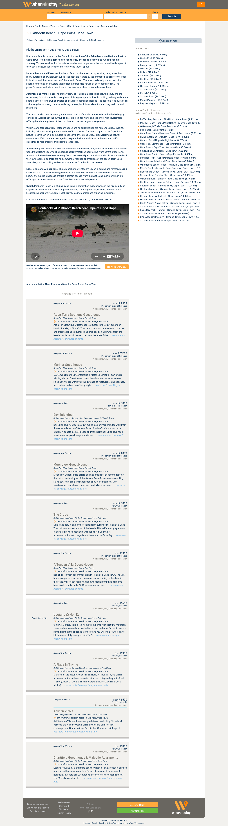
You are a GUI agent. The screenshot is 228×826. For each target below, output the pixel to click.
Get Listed (38, 811)
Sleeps (155, 12)
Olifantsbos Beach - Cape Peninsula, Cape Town (170, 164)
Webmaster (64, 802)
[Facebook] (88, 811)
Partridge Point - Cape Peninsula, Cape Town (168, 157)
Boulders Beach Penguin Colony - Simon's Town (170, 182)
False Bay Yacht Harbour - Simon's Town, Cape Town (173, 210)
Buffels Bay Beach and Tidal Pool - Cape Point (169, 119)
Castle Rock (151, 58)
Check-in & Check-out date (115, 12)
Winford (150, 68)
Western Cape (57, 26)
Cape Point (68, 56)
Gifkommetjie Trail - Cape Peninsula (163, 126)
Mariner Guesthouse (68, 365)
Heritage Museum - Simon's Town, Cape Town (169, 189)
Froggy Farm (152, 65)
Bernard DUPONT (88, 40)
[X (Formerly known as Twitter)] (91, 811)
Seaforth (150, 75)
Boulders (150, 79)
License (100, 40)
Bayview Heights (154, 103)
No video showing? (116, 267)
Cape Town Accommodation (103, 26)
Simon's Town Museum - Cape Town (164, 213)
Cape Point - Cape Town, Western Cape (165, 147)
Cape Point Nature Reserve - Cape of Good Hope (170, 133)
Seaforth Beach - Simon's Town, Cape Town (168, 185)
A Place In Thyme (66, 664)
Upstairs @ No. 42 (66, 614)
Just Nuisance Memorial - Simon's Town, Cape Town (173, 192)
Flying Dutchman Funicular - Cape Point (165, 136)
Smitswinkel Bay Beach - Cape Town (164, 150)
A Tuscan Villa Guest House (73, 564)
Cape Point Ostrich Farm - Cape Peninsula (166, 154)
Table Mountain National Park (107, 56)
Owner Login (137, 811)
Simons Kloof (153, 89)
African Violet (63, 711)
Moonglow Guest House (70, 464)
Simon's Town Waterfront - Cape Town (166, 196)
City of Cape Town (76, 26)
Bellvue (149, 72)
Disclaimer (64, 809)
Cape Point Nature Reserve (40, 152)
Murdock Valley (154, 61)
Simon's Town (153, 96)
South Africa (41, 26)
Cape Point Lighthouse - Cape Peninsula (166, 143)
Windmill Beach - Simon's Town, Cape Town (168, 178)
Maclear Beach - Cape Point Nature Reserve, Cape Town (174, 123)
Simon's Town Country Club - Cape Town (167, 175)
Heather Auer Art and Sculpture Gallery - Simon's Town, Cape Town (180, 199)
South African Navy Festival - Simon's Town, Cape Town (174, 203)
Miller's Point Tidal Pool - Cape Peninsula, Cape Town (173, 168)
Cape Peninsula (154, 82)
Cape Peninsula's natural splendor (80, 179)
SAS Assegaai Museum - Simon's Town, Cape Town (172, 217)
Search (172, 16)
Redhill (149, 93)
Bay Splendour (64, 415)
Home (29, 26)
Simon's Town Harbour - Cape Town (164, 220)
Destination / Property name (59, 12)
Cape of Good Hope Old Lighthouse (163, 140)
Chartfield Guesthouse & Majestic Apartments (86, 757)
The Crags (61, 514)
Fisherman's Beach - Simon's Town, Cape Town (170, 171)
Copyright (64, 806)
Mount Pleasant (154, 100)
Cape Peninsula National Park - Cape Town (167, 161)
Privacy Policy (64, 813)
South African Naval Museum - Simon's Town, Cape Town (175, 206)
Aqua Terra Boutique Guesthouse (77, 315)
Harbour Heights (154, 86)
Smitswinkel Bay (153, 54)
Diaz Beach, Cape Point (157, 130)
